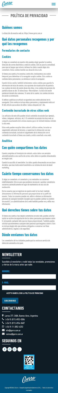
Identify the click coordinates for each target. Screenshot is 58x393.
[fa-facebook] (4, 349)
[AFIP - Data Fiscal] (29, 361)
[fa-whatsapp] (14, 349)
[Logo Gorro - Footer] (29, 385)
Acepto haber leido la (24, 293)
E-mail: (5, 282)
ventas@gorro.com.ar (14, 334)
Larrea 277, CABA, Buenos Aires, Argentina (21, 316)
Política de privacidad (34, 293)
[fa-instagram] (9, 349)
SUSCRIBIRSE (10, 301)
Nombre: (6, 271)
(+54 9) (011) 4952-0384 (15, 319)
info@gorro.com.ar (13, 330)
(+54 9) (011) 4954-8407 (15, 323)
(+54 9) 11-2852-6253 (14, 327)
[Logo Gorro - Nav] (7, 4)
